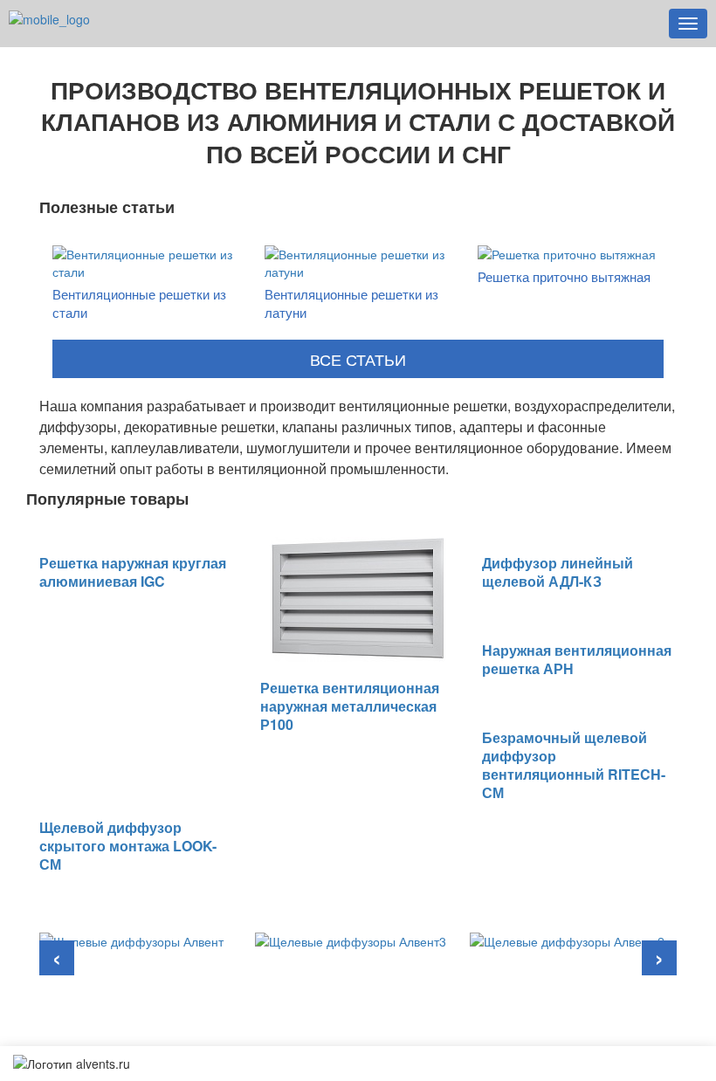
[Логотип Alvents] (49, 17)
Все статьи (358, 359)
